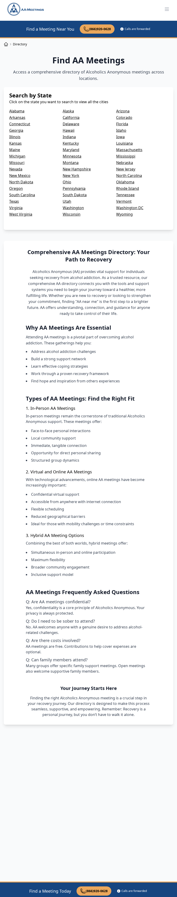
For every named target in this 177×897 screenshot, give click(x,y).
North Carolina (129, 175)
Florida (122, 123)
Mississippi (125, 156)
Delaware (71, 123)
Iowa (120, 136)
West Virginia (20, 214)
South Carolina (22, 194)
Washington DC (129, 207)
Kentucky (71, 143)
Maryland (71, 149)
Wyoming (124, 214)
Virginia (16, 207)
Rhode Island (127, 188)
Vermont (124, 201)
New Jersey (125, 169)
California (71, 117)
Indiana (69, 136)
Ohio (67, 182)
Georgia (16, 130)
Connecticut (19, 123)
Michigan (17, 156)
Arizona (123, 111)
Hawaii (68, 130)
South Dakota (75, 194)
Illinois (15, 136)
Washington (73, 207)
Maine (14, 149)
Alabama (16, 111)
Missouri (16, 162)
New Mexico (19, 175)
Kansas (15, 143)
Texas (14, 201)
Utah (67, 201)
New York (71, 175)
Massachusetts (129, 149)
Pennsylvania (74, 188)
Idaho (121, 130)
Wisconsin (71, 214)
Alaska (68, 111)
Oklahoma (125, 182)
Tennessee (125, 194)
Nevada (15, 169)
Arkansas (17, 117)
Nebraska (124, 162)
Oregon (16, 188)
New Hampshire (77, 169)
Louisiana (124, 143)
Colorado (124, 117)
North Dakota (21, 182)
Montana (71, 162)
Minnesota (72, 156)
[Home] (6, 44)
